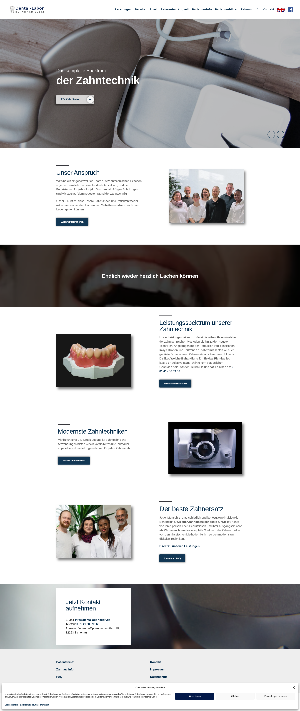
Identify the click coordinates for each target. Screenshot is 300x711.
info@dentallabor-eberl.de (92, 619)
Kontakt (155, 662)
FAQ (59, 676)
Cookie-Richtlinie (12, 705)
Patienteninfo (65, 662)
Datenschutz (158, 676)
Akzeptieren (194, 696)
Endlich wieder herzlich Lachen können (150, 276)
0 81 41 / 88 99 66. (88, 624)
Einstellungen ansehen (275, 696)
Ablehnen (235, 696)
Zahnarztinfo (64, 669)
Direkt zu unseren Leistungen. (179, 546)
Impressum (45, 705)
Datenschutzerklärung (29, 705)
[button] (293, 687)
